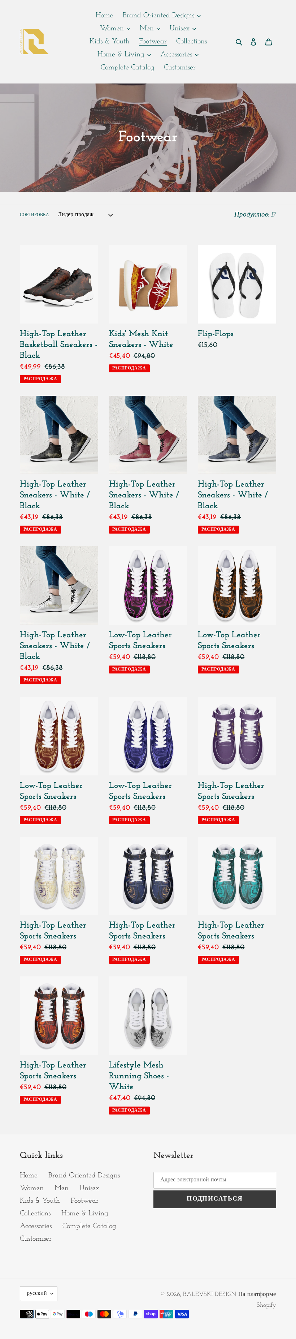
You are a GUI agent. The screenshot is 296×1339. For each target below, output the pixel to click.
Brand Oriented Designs (84, 1175)
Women (32, 1188)
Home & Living (84, 1213)
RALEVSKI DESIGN (209, 1294)
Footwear (85, 1201)
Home (29, 1175)
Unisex (89, 1188)
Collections (35, 1213)
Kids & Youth (40, 1201)
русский (37, 1293)
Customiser (36, 1238)
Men (62, 1188)
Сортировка (34, 215)
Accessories (36, 1226)
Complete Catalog (89, 1226)
